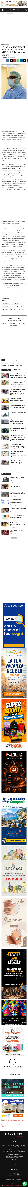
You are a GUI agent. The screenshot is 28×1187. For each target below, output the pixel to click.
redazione (5, 57)
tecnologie (17, 1185)
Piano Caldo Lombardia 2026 (18, 412)
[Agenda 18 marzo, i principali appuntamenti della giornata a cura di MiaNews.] (5, 494)
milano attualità (5, 363)
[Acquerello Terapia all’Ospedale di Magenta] (5, 400)
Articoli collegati (6, 370)
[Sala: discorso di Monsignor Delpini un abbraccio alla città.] (5, 532)
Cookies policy (14, 1159)
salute (17, 365)
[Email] (24, 60)
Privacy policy (18, 1179)
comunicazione (11, 1185)
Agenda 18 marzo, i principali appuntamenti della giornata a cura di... (17, 494)
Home (2, 13)
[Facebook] (7, 60)
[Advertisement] (14, 29)
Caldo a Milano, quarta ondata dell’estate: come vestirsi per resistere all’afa (18, 446)
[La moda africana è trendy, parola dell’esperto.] (5, 486)
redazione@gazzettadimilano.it (17, 1164)
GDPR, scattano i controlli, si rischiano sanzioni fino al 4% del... (17, 479)
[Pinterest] (14, 60)
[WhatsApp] (18, 60)
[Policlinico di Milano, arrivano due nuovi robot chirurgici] (5, 407)
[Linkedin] (21, 60)
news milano (12, 363)
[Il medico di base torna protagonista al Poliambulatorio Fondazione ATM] (5, 453)
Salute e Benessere (9, 13)
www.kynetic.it (23, 1185)
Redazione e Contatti (10, 1179)
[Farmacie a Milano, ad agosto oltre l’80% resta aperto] (5, 430)
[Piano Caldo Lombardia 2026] (5, 414)
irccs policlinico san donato (7, 361)
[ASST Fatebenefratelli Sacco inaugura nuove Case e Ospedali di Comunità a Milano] (5, 437)
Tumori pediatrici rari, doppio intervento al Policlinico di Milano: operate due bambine (18, 375)
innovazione (5, 1185)
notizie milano (19, 363)
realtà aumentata (11, 365)
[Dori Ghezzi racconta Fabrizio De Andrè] (5, 510)
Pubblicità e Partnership (14, 1181)
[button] (2, 10)
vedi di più (13, 537)
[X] (11, 60)
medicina (16, 361)
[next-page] (5, 469)
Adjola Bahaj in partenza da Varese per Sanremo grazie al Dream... (17, 524)
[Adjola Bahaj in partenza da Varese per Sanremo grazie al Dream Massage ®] (5, 524)
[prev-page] (2, 469)
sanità (21, 365)
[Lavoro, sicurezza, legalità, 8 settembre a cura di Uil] (5, 517)
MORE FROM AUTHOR (17, 370)
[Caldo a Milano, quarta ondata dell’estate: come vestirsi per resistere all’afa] (5, 446)
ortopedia (4, 365)
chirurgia (15, 360)
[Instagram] (14, 1174)
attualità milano (9, 360)
